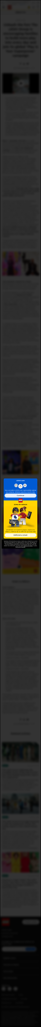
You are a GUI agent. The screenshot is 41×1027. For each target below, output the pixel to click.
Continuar (20, 495)
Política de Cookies (28, 545)
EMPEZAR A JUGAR (20, 535)
